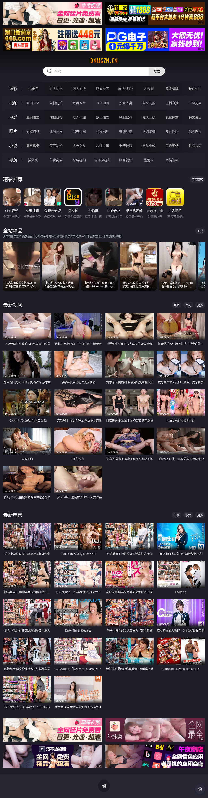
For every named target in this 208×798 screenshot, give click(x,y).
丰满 (176, 515)
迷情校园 (125, 145)
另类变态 (195, 117)
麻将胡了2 (125, 88)
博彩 (13, 88)
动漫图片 (102, 131)
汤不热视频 (102, 160)
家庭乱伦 (56, 145)
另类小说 (148, 145)
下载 (200, 231)
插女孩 (33, 160)
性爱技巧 (195, 145)
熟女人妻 (125, 103)
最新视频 (13, 304)
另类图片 (195, 131)
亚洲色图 (56, 131)
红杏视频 (125, 160)
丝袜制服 (148, 103)
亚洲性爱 (32, 117)
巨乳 (188, 305)
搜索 (157, 71)
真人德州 (56, 88)
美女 (176, 305)
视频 (13, 103)
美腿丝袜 (125, 131)
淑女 (188, 515)
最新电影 (13, 514)
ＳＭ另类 (195, 103)
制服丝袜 (125, 117)
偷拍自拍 (56, 117)
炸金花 (149, 88)
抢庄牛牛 (195, 88)
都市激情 (32, 145)
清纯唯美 (148, 131)
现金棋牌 (172, 88)
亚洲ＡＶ (32, 103)
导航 (13, 160)
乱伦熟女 (172, 117)
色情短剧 (172, 160)
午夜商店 (56, 160)
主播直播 (172, 103)
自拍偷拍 (56, 103)
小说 (13, 145)
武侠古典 (102, 145)
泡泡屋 (149, 160)
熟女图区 (172, 131)
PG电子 (32, 88)
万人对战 (79, 88)
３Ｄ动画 (102, 103)
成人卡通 (79, 117)
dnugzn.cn (104, 61)
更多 (200, 305)
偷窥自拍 (32, 131)
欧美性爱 (102, 117)
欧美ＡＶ (79, 103)
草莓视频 (79, 160)
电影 (13, 117)
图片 (13, 131)
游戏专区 (102, 88)
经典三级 (148, 117)
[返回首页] (200, 789)
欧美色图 (79, 131)
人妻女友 (79, 145)
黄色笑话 (172, 145)
